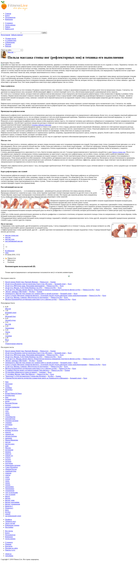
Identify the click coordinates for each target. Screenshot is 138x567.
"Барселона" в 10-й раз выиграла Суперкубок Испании (25, 376)
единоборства (10, 417)
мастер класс (10, 444)
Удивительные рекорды (13, 344)
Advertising (9, 556)
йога (7, 426)
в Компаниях (10, 42)
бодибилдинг (10, 395)
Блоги (7, 15)
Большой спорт (60, 284)
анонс (7, 386)
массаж (7, 237)
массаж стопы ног (11, 235)
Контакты (8, 546)
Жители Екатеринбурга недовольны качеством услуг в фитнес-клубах (31, 299)
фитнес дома (9, 500)
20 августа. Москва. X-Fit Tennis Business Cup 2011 (23, 288)
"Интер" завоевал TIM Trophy (16, 292)
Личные (8, 44)
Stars (7, 382)
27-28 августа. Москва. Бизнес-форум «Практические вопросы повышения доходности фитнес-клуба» (43, 290)
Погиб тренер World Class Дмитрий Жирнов (21, 282)
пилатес (8, 459)
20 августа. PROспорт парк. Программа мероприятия (24, 286)
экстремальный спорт (13, 516)
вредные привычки (12, 407)
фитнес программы (12, 502)
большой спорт (10, 399)
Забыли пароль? (17, 35)
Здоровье (8, 336)
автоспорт (9, 384)
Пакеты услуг (10, 550)
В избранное (9, 251)
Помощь (8, 544)
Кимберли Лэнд (11, 428)
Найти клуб (9, 29)
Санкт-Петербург (11, 467)
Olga (7, 253)
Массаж (10, 52)
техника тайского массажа (41, 125)
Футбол (32, 292)
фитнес (7, 498)
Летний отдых (10, 320)
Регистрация (5, 35)
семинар (8, 473)
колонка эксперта (11, 430)
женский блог (10, 419)
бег (6, 391)
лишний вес (9, 434)
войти (44, 33)
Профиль (8, 519)
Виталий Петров (11, 403)
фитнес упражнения (12, 504)
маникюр (8, 438)
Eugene (53, 282)
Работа (7, 27)
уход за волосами (11, 492)
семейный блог (10, 471)
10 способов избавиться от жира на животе (21, 372)
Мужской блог (10, 316)
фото (7, 510)
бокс (7, 397)
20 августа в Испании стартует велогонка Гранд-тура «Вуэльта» (28, 284)
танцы (7, 483)
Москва (8, 448)
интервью (8, 424)
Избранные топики (12, 525)
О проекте (9, 23)
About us (8, 554)
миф (6, 446)
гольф (7, 409)
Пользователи (10, 17)
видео (7, 401)
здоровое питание (11, 421)
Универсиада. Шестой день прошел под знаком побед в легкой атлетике (31, 293)
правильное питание (12, 465)
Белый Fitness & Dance (13, 393)
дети (7, 411)
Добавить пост (10, 521)
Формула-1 (9, 508)
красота (8, 432)
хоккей (7, 514)
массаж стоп (9, 239)
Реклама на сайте (11, 548)
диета (7, 413)
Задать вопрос (10, 25)
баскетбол (9, 389)
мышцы (8, 452)
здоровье (8, 422)
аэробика (8, 388)
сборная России (11, 469)
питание (8, 461)
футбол (7, 512)
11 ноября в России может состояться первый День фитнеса (27, 370)
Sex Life (8, 324)
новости (8, 454)
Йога (7, 340)
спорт (7, 477)
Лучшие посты (10, 38)
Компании (9, 19)
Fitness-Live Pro (52, 286)
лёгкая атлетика (11, 436)
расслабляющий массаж (14, 241)
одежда (7, 457)
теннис (7, 485)
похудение (9, 463)
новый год (9, 456)
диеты (7, 415)
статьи (7, 479)
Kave (70, 284)
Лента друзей (10, 523)
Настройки (9, 527)
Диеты (7, 332)
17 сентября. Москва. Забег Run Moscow (20, 374)
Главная (8, 13)
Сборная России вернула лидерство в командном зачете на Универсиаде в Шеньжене (36, 378)
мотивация (9, 450)
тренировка (9, 487)
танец (7, 481)
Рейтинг (8, 46)
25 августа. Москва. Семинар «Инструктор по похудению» (27, 297)
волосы (8, 405)
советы (7, 475)
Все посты (9, 531)
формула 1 (9, 506)
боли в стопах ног (118, 152)
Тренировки (9, 328)
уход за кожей (10, 494)
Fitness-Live (44, 282)
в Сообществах (10, 40)
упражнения (9, 490)
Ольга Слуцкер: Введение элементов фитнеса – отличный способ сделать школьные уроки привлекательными (46, 295)
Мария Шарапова (11, 440)
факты (7, 496)
